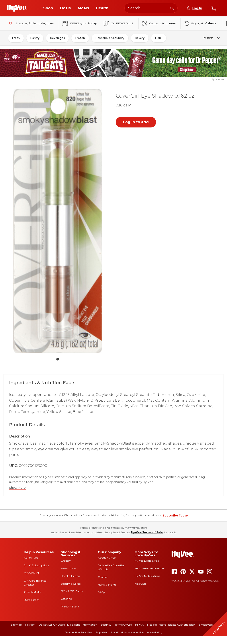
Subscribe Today (175, 515)
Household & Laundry (110, 38)
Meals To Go (68, 568)
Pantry (34, 38)
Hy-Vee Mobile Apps (147, 576)
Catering (66, 598)
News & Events (107, 584)
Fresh (16, 38)
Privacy (30, 624)
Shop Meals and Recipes (150, 568)
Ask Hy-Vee (31, 557)
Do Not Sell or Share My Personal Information (68, 624)
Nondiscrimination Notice (127, 632)
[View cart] (213, 8)
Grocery (66, 560)
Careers (102, 577)
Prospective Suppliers (78, 632)
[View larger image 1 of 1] (57, 221)
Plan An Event (70, 606)
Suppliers (102, 632)
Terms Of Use (123, 624)
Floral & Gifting (70, 576)
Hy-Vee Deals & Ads (147, 560)
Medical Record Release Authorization (171, 624)
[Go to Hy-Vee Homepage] (17, 8)
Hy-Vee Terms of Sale (147, 532)
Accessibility (154, 632)
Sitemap (16, 624)
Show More (17, 487)
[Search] (172, 8)
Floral (158, 38)
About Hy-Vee (106, 557)
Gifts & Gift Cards (72, 591)
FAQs (101, 592)
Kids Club (141, 583)
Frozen (80, 38)
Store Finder (31, 599)
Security (106, 624)
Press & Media (32, 592)
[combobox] (151, 8)
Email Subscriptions (36, 565)
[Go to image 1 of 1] (58, 359)
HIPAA (139, 624)
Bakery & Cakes (70, 583)
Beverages (57, 38)
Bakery (140, 38)
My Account (31, 572)
